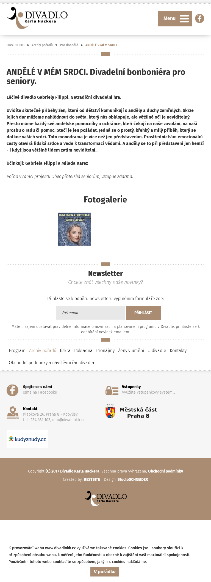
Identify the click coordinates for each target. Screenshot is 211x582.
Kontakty (178, 350)
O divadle (157, 350)
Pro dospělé (69, 45)
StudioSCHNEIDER (133, 479)
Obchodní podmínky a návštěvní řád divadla (51, 362)
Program (17, 350)
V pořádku (105, 572)
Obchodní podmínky (165, 471)
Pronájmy (105, 350)
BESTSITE (92, 479)
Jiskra (65, 350)
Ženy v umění (131, 350)
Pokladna (83, 350)
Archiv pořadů (42, 45)
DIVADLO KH (15, 45)
